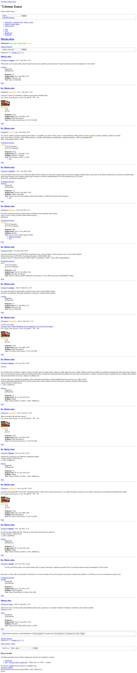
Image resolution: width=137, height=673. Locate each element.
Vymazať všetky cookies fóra (18, 662)
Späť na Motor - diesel (8, 644)
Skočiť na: (5, 648)
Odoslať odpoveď (6, 47)
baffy (15, 43)
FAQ (6, 31)
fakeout (11, 363)
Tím (6, 662)
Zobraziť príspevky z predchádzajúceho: (19, 633)
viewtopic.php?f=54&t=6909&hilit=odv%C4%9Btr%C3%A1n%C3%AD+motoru (27, 326)
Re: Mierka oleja (8, 88)
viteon (20, 43)
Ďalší (4, 633)
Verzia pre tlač (9, 26)
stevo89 (11, 564)
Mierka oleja (7, 39)
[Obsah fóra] (8, 2)
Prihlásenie (8, 35)
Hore (2, 83)
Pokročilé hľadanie (8, 18)
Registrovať (8, 33)
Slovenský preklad (7, 667)
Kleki (24, 43)
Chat (6, 29)
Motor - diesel (28, 22)
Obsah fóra (8, 22)
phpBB (11, 666)
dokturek (12, 210)
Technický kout (18, 22)
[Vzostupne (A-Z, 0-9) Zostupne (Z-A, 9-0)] (75, 633)
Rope (11, 43)
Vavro (11, 604)
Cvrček (29, 43)
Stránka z (16, 52)
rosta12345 (12, 92)
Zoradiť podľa (49, 633)
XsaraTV (12, 171)
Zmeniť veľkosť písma (12, 24)
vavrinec (11, 60)
